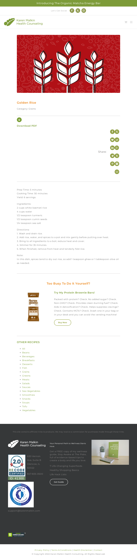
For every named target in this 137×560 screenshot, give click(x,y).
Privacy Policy (42, 550)
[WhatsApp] (115, 148)
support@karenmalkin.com (24, 511)
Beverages (28, 356)
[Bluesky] (110, 140)
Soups (25, 402)
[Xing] (115, 164)
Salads (26, 383)
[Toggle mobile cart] (126, 22)
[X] (115, 132)
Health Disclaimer (82, 550)
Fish (24, 368)
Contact (98, 550)
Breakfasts (28, 360)
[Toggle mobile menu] (131, 22)
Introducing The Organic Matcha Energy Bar (69, 3)
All (23, 348)
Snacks (26, 399)
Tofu (24, 406)
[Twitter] (17, 524)
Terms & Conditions (61, 550)
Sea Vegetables (31, 391)
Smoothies (28, 395)
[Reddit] (115, 140)
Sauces (26, 387)
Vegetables (28, 410)
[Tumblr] (115, 156)
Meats (25, 379)
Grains (25, 372)
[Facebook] (110, 132)
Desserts (27, 364)
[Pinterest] (110, 164)
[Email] (115, 172)
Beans (25, 352)
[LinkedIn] (110, 148)
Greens (26, 375)
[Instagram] (23, 524)
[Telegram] (110, 156)
